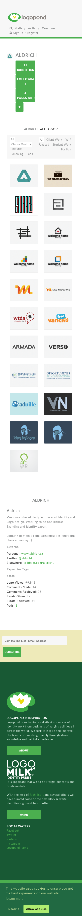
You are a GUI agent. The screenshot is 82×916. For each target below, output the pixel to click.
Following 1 (26, 81)
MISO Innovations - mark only (19, 287)
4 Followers (26, 95)
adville (16, 403)
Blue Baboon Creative (17, 432)
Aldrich (17, 175)
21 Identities (25, 67)
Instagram (13, 843)
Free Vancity (51, 319)
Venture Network (52, 404)
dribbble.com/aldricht (39, 562)
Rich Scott (37, 794)
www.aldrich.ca (32, 553)
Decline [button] (13, 908)
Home (41, 17)
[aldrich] (10, 56)
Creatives (48, 28)
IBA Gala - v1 (18, 376)
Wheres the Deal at (17, 318)
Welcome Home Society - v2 (52, 230)
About (24, 750)
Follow (19, 107)
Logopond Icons (17, 847)
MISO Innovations (54, 290)
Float (31, 180)
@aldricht (25, 558)
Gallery (20, 28)
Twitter (11, 834)
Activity (33, 28)
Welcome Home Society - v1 (52, 259)
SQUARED (19, 204)
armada (17, 346)
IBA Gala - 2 (53, 376)
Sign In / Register (25, 33)
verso (50, 346)
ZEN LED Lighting (18, 461)
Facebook (13, 830)
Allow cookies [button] (36, 908)
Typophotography (54, 175)
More (24, 814)
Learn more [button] (15, 898)
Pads (30, 154)
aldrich (51, 204)
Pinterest (13, 839)
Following (17, 154)
